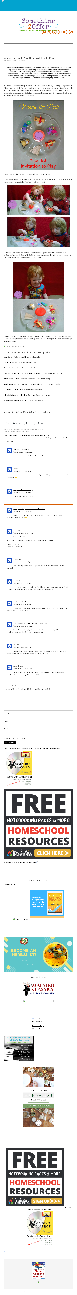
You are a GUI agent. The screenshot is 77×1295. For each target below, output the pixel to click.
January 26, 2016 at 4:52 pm (22, 605)
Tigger (19, 431)
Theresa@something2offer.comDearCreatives (28, 623)
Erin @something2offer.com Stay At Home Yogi (29, 509)
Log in (59, 1292)
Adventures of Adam (20, 449)
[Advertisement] (40, 48)
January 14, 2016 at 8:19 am (22, 471)
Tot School (40, 429)
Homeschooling (14, 429)
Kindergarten (21, 429)
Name (6, 714)
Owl (12, 431)
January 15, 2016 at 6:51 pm (22, 493)
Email (6, 721)
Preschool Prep (33, 429)
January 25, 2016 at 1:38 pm (22, 562)
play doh (15, 431)
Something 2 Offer (38, 21)
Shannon (16, 468)
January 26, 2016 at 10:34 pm (22, 626)
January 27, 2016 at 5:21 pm (22, 647)
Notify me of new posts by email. (14, 739)
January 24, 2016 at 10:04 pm (23, 533)
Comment (8, 693)
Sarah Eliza (17, 666)
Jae (14, 645)
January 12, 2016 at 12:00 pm (22, 452)
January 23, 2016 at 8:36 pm (22, 512)
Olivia (15, 530)
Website (6, 729)
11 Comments (22, 60)
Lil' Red (27, 429)
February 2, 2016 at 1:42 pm (22, 669)
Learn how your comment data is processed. (45, 748)
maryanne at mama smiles (22, 490)
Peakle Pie (40, 86)
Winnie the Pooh (26, 431)
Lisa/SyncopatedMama (21, 602)
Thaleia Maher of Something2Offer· (43, 1292)
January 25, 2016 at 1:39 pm (22, 583)
